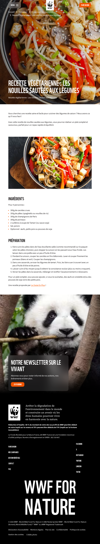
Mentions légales (36, 529)
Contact (11, 463)
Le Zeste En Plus (38, 285)
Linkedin (78, 466)
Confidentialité (62, 529)
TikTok (78, 472)
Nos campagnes (13, 452)
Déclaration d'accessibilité (18, 529)
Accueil (11, 12)
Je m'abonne (18, 384)
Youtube (79, 461)
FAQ (9, 469)
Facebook (79, 444)
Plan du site (49, 529)
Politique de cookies (77, 529)
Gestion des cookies (16, 534)
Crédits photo (31, 534)
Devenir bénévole (14, 458)
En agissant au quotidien (42, 12)
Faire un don (85, 5)
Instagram (79, 455)
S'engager (23, 12)
